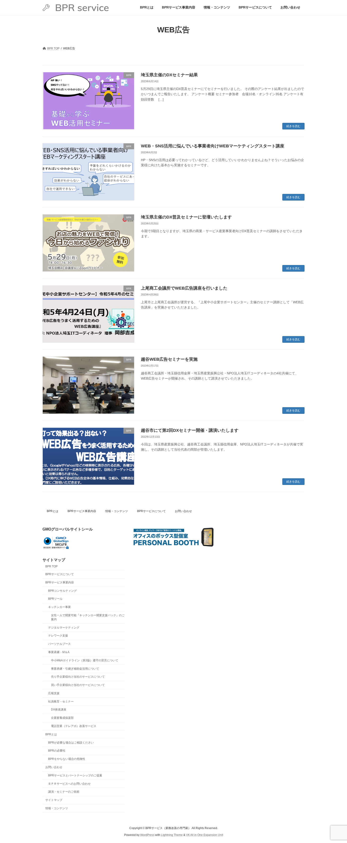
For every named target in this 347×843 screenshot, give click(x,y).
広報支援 (53, 693)
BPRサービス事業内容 (82, 511)
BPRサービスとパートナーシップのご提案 (75, 775)
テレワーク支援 (58, 636)
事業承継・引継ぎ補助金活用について (75, 668)
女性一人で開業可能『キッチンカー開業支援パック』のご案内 (88, 617)
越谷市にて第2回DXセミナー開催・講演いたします (189, 430)
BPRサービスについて (151, 511)
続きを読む (293, 126)
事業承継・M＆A (58, 652)
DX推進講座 (58, 709)
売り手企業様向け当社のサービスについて (78, 677)
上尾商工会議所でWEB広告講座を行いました (184, 288)
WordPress (147, 835)
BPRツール (55, 599)
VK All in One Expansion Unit (204, 835)
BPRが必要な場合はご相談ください (71, 742)
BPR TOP (51, 566)
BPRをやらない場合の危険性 (66, 759)
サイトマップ (53, 800)
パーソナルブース (59, 644)
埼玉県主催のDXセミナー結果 (169, 75)
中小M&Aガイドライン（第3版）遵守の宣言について (84, 660)
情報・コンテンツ (116, 511)
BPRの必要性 (56, 751)
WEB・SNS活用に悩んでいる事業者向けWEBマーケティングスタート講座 (212, 146)
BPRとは (52, 511)
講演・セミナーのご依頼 (63, 792)
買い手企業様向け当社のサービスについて (78, 685)
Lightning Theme (172, 835)
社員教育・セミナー (61, 701)
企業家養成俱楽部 (62, 718)
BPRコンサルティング (62, 590)
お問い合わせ (183, 511)
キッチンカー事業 (59, 607)
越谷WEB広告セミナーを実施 (169, 359)
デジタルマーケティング (63, 627)
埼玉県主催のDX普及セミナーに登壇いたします (186, 217)
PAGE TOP (335, 813)
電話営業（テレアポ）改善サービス (73, 726)
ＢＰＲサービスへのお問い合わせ (69, 783)
